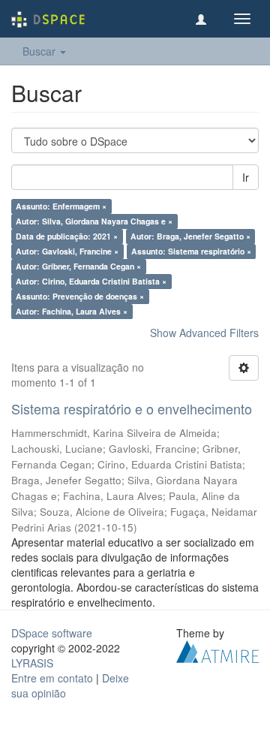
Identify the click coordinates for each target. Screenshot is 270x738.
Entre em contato (52, 677)
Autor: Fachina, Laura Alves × (72, 311)
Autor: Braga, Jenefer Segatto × (190, 236)
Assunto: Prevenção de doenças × (80, 296)
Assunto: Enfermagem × (61, 206)
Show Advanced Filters (204, 332)
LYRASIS (32, 662)
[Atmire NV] (217, 649)
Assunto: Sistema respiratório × (191, 251)
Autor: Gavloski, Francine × (67, 251)
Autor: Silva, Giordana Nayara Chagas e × (94, 221)
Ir (245, 177)
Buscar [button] (40, 51)
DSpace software (51, 632)
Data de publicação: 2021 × (67, 236)
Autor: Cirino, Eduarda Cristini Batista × (91, 281)
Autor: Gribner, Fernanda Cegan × (78, 266)
